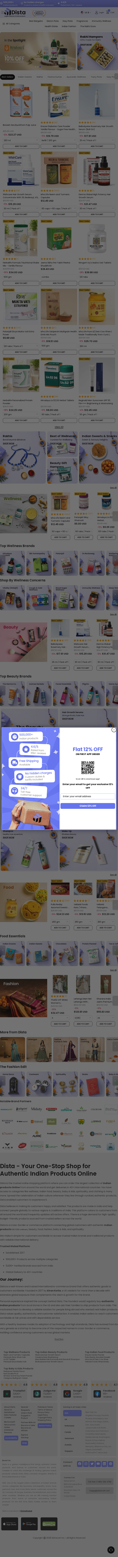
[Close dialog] (114, 729)
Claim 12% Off (88, 806)
